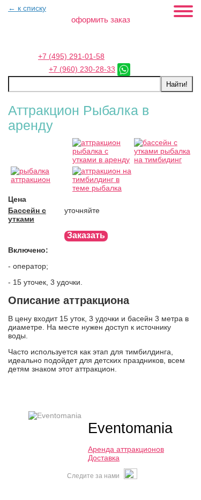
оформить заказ (100, 19)
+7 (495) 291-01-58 (71, 56)
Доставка (104, 457)
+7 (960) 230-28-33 (82, 69)
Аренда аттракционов (126, 449)
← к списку (27, 8)
